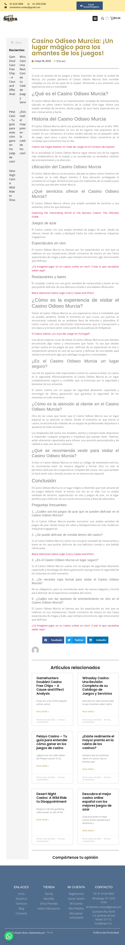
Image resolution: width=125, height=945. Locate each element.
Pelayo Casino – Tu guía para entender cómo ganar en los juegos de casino (15, 136)
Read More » (42, 712)
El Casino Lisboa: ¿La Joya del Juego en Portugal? (61, 334)
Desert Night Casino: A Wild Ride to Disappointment (51, 798)
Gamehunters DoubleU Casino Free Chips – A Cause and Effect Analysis (50, 686)
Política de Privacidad (106, 932)
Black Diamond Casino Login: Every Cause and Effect (63, 293)
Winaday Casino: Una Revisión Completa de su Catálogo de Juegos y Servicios (97, 686)
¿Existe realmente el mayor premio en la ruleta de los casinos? (98, 742)
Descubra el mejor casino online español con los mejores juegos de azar (97, 802)
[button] (95, 18)
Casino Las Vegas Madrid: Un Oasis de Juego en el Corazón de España (73, 147)
